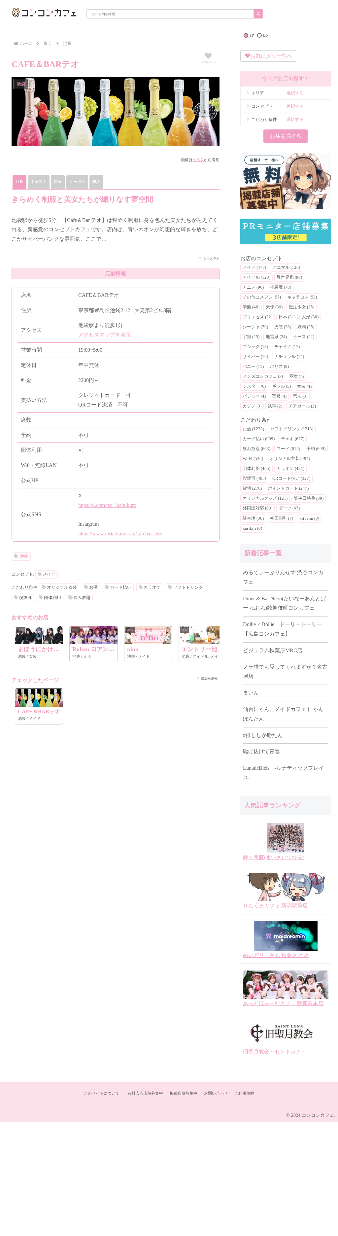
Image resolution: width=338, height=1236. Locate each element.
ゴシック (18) (255, 346)
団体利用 (52, 597)
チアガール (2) (302, 406)
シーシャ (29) (255, 327)
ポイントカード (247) (288, 488)
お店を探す (283, 136)
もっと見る (211, 259)
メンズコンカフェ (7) (263, 376)
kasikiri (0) (252, 528)
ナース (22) (303, 337)
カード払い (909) (259, 439)
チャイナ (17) (287, 346)
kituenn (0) (309, 518)
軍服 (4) (279, 396)
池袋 (24, 556)
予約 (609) (315, 448)
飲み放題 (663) (256, 448)
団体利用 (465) (256, 468)
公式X (198, 160)
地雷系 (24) (276, 337)
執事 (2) (275, 406)
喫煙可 (25, 597)
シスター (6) (254, 386)
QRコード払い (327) (291, 478)
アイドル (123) (256, 277)
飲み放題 (81, 597)
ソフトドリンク (188, 587)
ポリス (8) (279, 366)
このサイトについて (101, 1093)
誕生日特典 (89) (308, 498)
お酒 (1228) (253, 429)
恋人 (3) (300, 396)
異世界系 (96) (289, 277)
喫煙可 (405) (254, 478)
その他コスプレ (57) (262, 297)
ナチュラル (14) (289, 356)
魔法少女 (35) (301, 307)
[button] (258, 13)
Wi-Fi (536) (253, 458)
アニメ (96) (253, 287)
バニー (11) (253, 366)
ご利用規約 (244, 1093)
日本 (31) (287, 317)
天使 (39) (274, 307)
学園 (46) (251, 307)
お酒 (93, 587)
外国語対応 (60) (257, 508)
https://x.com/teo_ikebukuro (107, 505)
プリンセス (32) (257, 317)
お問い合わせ (216, 1093)
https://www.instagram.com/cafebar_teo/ (120, 533)
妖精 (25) (305, 327)
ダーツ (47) (289, 508)
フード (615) (288, 448)
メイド (49, 574)
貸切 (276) (252, 488)
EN (266, 35)
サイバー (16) (255, 356)
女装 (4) (304, 386)
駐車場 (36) (253, 518)
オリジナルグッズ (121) (265, 498)
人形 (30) (310, 317)
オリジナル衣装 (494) (289, 458)
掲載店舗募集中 (183, 1093)
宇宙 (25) (251, 337)
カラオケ (152, 587)
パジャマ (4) (254, 396)
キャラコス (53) (302, 297)
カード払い (120, 587)
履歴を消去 (209, 678)
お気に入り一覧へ (271, 56)
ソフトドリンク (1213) (291, 429)
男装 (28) (282, 327)
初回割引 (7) (281, 518)
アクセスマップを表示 (104, 334)
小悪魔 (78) (280, 287)
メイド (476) (254, 267)
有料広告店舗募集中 (145, 1093)
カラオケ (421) (290, 468)
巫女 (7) (296, 376)
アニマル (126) (286, 267)
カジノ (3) (252, 406)
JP (252, 35)
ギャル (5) (281, 386)
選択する (295, 92)
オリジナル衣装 (62, 587)
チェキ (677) (292, 439)
